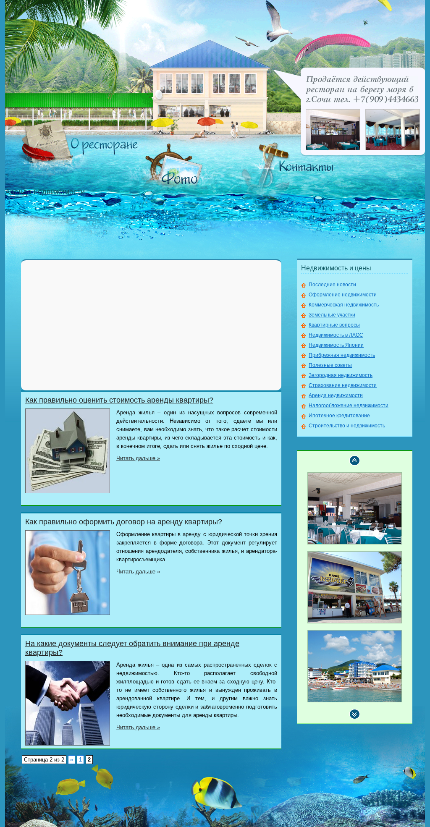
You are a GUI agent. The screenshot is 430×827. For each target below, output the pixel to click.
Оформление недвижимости (343, 295)
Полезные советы (330, 365)
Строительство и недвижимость (347, 426)
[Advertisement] (151, 325)
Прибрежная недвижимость (342, 355)
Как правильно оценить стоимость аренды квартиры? (119, 400)
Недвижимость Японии (336, 345)
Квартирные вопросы (334, 325)
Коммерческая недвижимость (344, 305)
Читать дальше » (138, 458)
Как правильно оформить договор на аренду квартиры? (123, 522)
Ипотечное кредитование (339, 416)
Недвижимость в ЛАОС (336, 335)
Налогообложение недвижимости (348, 405)
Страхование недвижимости (343, 385)
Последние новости (332, 285)
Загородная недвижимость (340, 375)
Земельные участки (332, 315)
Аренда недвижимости (336, 395)
